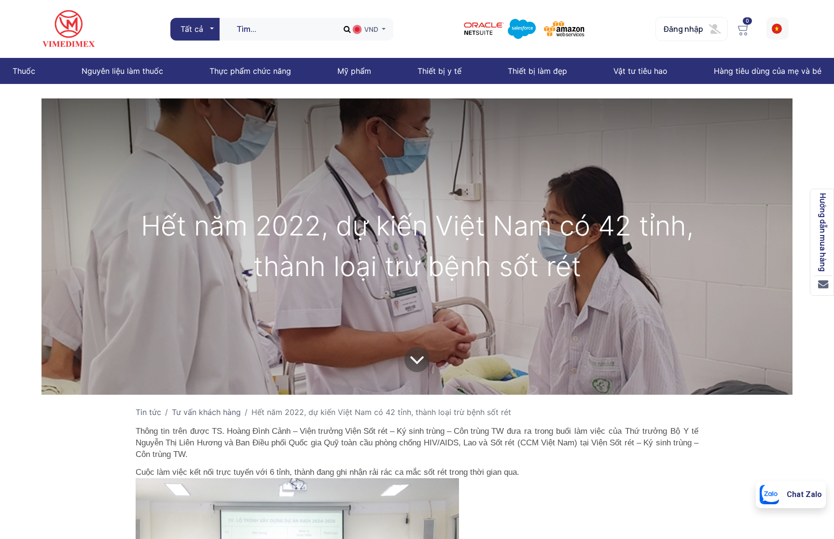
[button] (196, 29)
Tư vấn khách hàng (206, 412)
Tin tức (148, 412)
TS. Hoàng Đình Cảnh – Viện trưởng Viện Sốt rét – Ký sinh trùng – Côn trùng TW (356, 431)
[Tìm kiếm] (347, 29)
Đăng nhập (683, 29)
